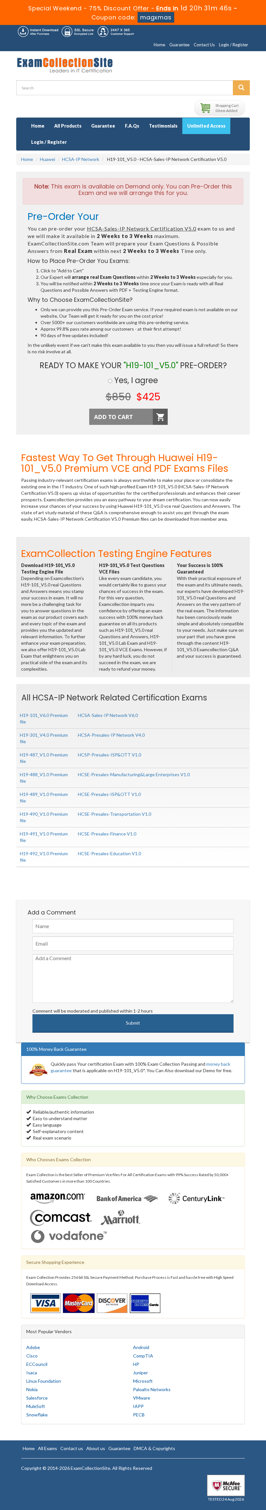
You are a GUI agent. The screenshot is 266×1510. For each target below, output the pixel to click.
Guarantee (179, 44)
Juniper (140, 1372)
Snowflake (37, 1414)
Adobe (33, 1347)
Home (159, 44)
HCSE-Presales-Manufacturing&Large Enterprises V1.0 (134, 774)
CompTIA (143, 1355)
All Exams (47, 1448)
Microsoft (143, 1381)
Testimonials (163, 126)
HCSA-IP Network (80, 159)
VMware (141, 1398)
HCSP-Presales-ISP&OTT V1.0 (109, 754)
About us (95, 1448)
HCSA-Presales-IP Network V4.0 (111, 735)
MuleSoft (35, 1406)
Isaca (31, 1372)
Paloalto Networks (152, 1389)
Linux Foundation (43, 1381)
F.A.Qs (132, 126)
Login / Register (233, 44)
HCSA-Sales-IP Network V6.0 (108, 715)
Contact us (71, 1448)
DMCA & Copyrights (154, 1448)
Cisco (32, 1355)
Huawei (47, 159)
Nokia (32, 1389)
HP (136, 1364)
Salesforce (37, 1398)
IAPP (138, 1406)
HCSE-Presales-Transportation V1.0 (114, 814)
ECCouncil (36, 1364)
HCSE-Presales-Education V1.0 (109, 853)
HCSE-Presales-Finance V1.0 (107, 833)
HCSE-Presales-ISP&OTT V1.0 (109, 794)
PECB (139, 1414)
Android (141, 1347)
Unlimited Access (206, 126)
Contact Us (204, 44)
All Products (67, 126)
